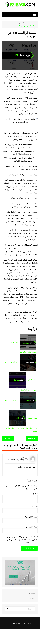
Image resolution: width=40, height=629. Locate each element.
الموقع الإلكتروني (32, 527)
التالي (9, 438)
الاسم (35, 507)
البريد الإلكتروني (31, 517)
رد (34, 472)
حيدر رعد (21, 458)
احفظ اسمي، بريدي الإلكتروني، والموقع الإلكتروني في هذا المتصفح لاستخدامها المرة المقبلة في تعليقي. (22, 539)
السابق (30, 438)
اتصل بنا (32, 598)
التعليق (35, 493)
